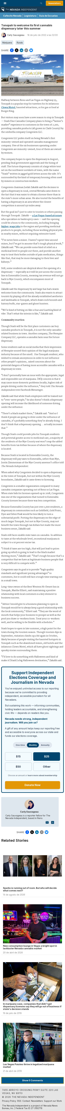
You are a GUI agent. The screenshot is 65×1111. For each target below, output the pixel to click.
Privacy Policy (9, 1101)
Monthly (33, 745)
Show (32, 1080)
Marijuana (7, 42)
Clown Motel (8, 107)
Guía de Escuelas (48, 15)
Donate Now (32, 785)
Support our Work (53, 1101)
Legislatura (30, 15)
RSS (19, 1101)
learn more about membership (42, 775)
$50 (18, 766)
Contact (26, 1101)
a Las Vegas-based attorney (47, 215)
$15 (18, 756)
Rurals (20, 42)
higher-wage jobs (10, 226)
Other (46, 766)
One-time (20, 745)
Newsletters (54, 3)
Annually (45, 745)
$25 (46, 756)
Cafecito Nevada (12, 15)
